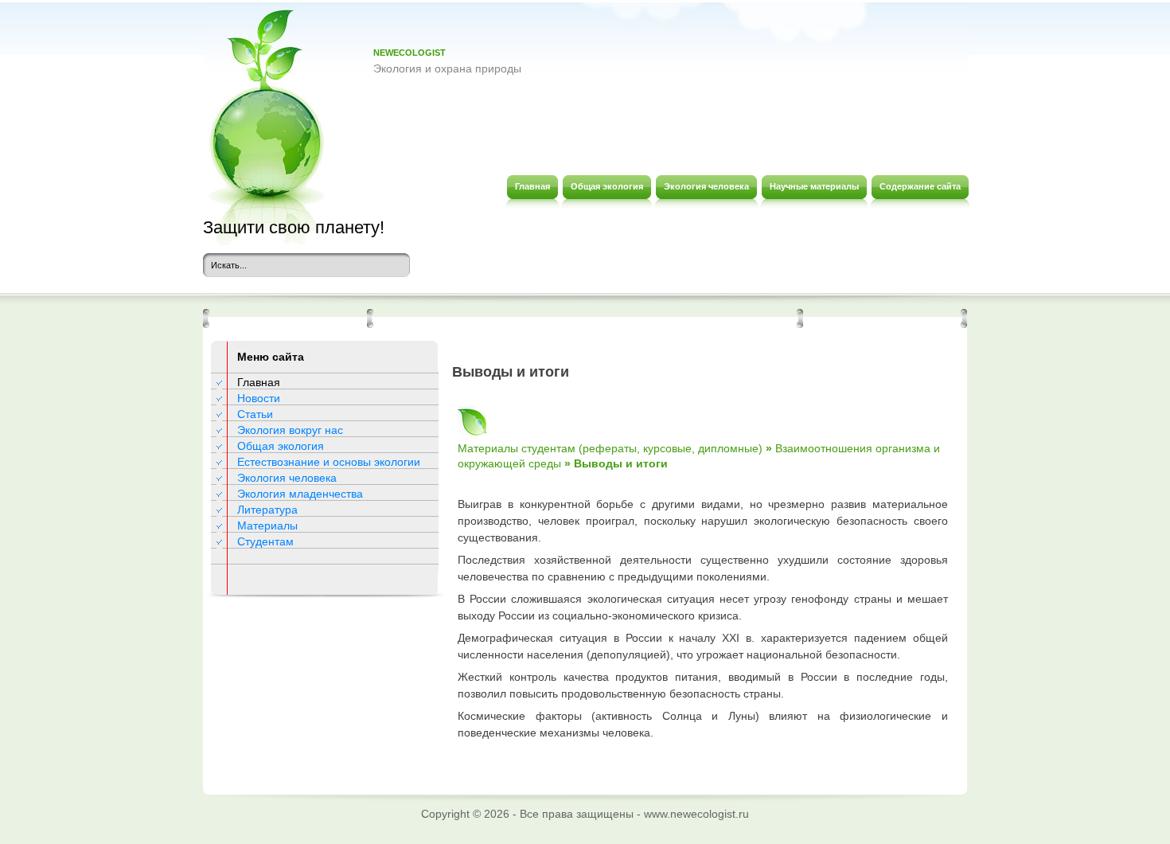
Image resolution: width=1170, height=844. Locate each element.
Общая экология (280, 446)
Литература (267, 509)
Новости (258, 398)
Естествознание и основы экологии (328, 461)
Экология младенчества (300, 493)
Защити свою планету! (293, 227)
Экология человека (287, 477)
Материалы (267, 525)
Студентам (265, 541)
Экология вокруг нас (290, 430)
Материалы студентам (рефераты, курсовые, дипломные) (610, 448)
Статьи (255, 414)
